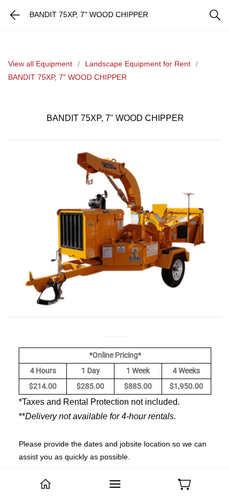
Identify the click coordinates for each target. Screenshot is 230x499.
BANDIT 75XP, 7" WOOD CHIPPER (67, 77)
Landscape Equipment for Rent (137, 63)
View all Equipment (40, 63)
